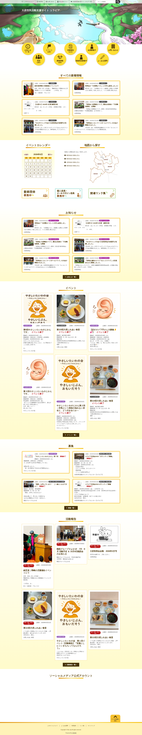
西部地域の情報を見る (73, 158)
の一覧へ (28, 51)
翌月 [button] (49, 154)
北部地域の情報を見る (73, 162)
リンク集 (82, 725)
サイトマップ (91, 725)
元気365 (74, 733)
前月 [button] (26, 154)
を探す (49, 51)
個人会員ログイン (63, 1)
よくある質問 (64, 725)
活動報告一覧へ (72, 664)
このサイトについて (29, 1)
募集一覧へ (72, 508)
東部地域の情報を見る (73, 155)
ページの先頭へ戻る (115, 719)
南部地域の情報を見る (73, 165)
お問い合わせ (51, 1)
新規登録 (41, 1)
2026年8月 (38, 154)
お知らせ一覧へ (72, 277)
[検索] (118, 1)
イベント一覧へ (72, 435)
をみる (70, 51)
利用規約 (74, 725)
